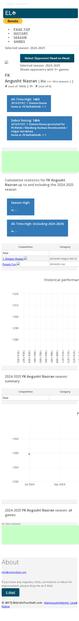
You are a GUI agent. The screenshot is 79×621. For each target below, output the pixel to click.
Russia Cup (10, 264)
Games (19, 41)
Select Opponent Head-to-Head (47, 58)
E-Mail (10, 592)
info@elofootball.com (14, 572)
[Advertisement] (40, 161)
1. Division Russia (13, 258)
